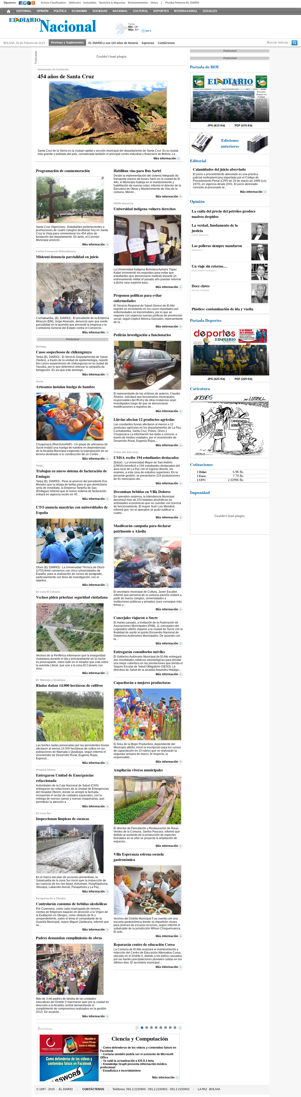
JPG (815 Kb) (216, 125)
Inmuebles (89, 2)
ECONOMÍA (79, 11)
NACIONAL (120, 11)
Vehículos (75, 2)
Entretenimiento (138, 2)
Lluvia (121, 29)
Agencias (148, 43)
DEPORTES (161, 11)
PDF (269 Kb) (243, 379)
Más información (165, 158)
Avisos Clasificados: (53, 2)
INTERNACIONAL (186, 11)
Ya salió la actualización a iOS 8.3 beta (128, 1060)
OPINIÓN (42, 11)
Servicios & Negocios (112, 2)
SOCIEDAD (99, 11)
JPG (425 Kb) (216, 379)
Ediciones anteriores (230, 143)
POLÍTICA (60, 11)
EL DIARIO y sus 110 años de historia (113, 43)
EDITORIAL (24, 11)
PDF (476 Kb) (243, 125)
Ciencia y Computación (139, 1038)
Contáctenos (166, 43)
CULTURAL (140, 11)
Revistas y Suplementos (67, 42)
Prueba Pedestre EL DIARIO (182, 2)
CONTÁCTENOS (93, 1089)
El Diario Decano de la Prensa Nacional (56, 26)
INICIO (8, 11)
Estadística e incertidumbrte (122, 1070)
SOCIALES (210, 11)
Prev (137, 1028)
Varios (154, 2)
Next (180, 1028)
